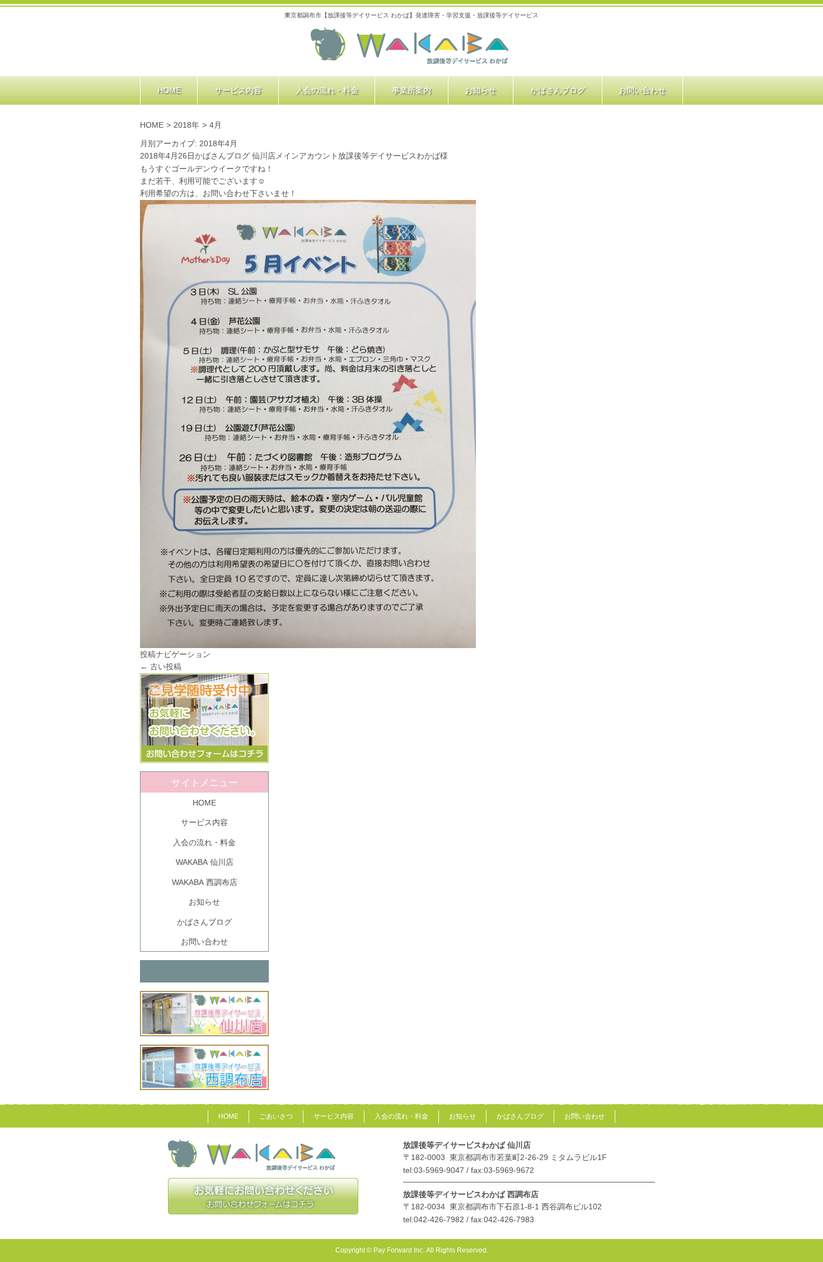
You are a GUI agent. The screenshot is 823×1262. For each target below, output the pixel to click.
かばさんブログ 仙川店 (235, 155)
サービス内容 (204, 822)
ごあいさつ (276, 1116)
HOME (151, 124)
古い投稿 (160, 666)
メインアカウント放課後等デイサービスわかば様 (361, 155)
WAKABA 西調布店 (204, 882)
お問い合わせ (204, 941)
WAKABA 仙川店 (204, 862)
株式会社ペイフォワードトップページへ (410, 46)
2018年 (186, 124)
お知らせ (204, 901)
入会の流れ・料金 (204, 842)
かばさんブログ (204, 922)
